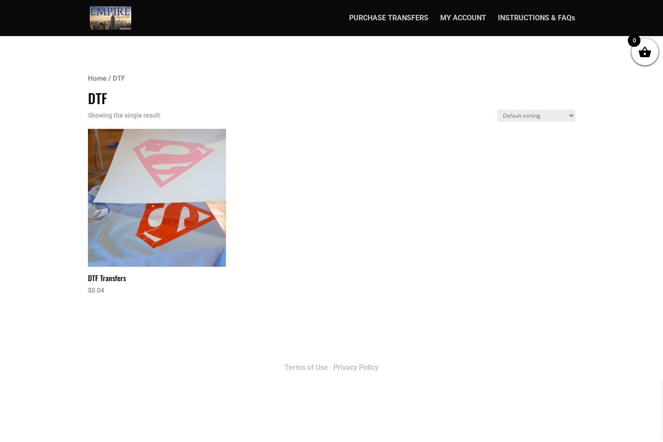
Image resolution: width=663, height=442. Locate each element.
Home (97, 78)
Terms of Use (306, 367)
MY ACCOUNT (463, 18)
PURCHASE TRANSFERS (388, 18)
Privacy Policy (355, 367)
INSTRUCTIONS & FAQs (536, 18)
